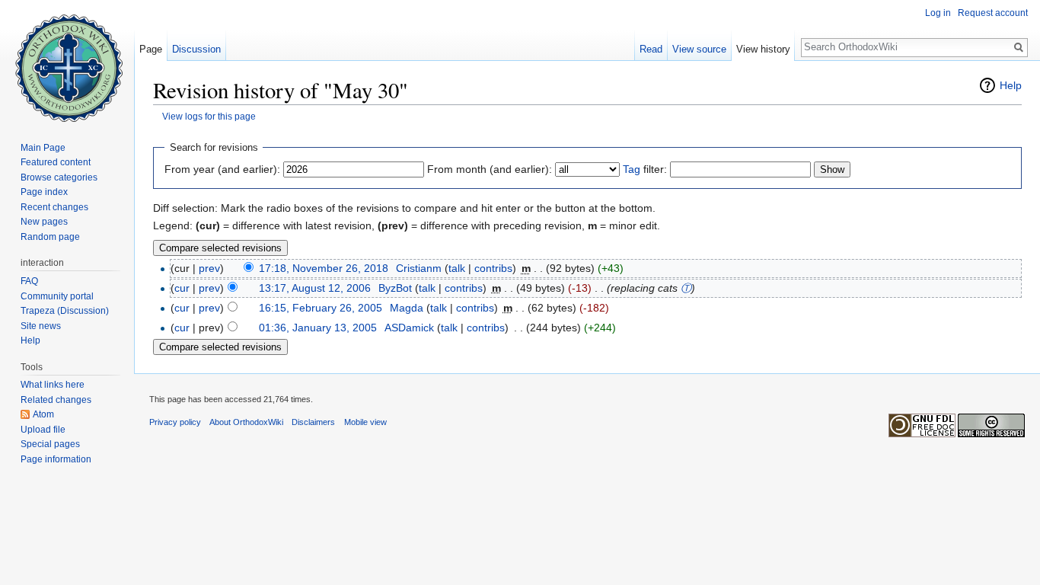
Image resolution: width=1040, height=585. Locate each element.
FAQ (29, 281)
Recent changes (54, 207)
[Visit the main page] (67, 61)
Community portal (57, 296)
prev (209, 268)
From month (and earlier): (489, 169)
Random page (50, 237)
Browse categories (59, 177)
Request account (993, 13)
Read (651, 49)
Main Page (43, 147)
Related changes (56, 400)
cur (182, 288)
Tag (631, 169)
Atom (43, 414)
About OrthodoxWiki (246, 422)
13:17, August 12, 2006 (315, 288)
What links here (53, 384)
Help (1011, 85)
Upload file (43, 429)
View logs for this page (209, 116)
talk (456, 268)
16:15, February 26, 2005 (320, 308)
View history (763, 49)
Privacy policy (175, 422)
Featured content (56, 162)
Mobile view (365, 422)
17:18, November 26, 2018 (323, 268)
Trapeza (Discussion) (65, 310)
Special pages (50, 444)
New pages (44, 221)
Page (150, 49)
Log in (938, 13)
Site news (41, 326)
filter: (645, 169)
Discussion (196, 49)
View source (699, 49)
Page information (56, 459)
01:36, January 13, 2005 (318, 327)
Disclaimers (313, 422)
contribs (493, 268)
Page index (44, 192)
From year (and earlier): (222, 169)
